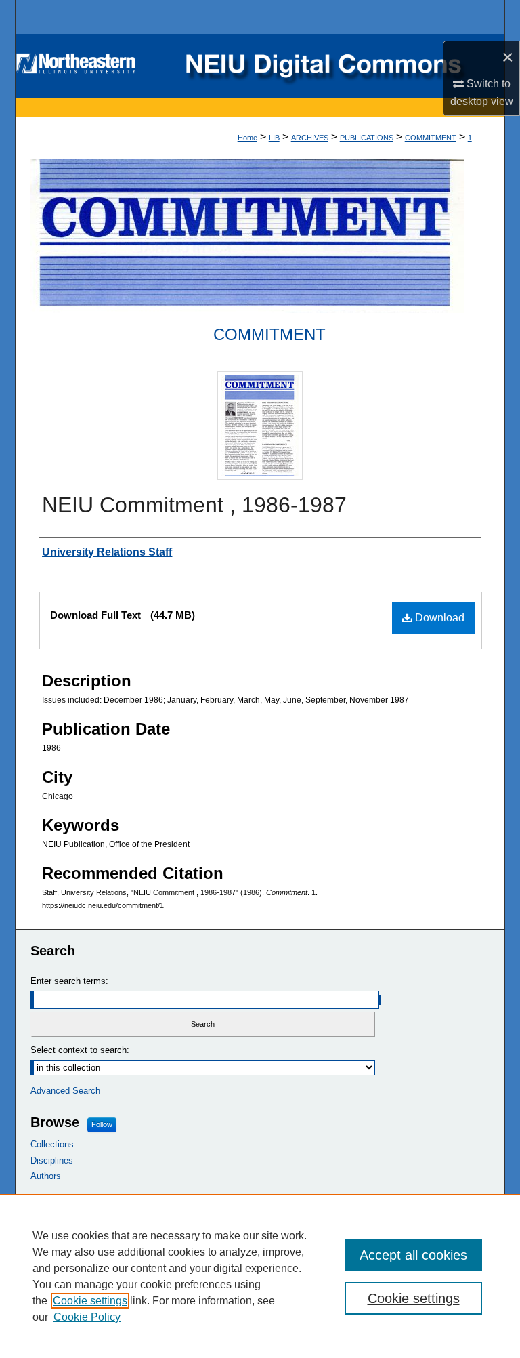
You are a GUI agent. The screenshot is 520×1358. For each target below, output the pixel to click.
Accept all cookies (413, 1255)
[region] (260, 1276)
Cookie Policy (87, 1317)
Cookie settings (90, 1300)
